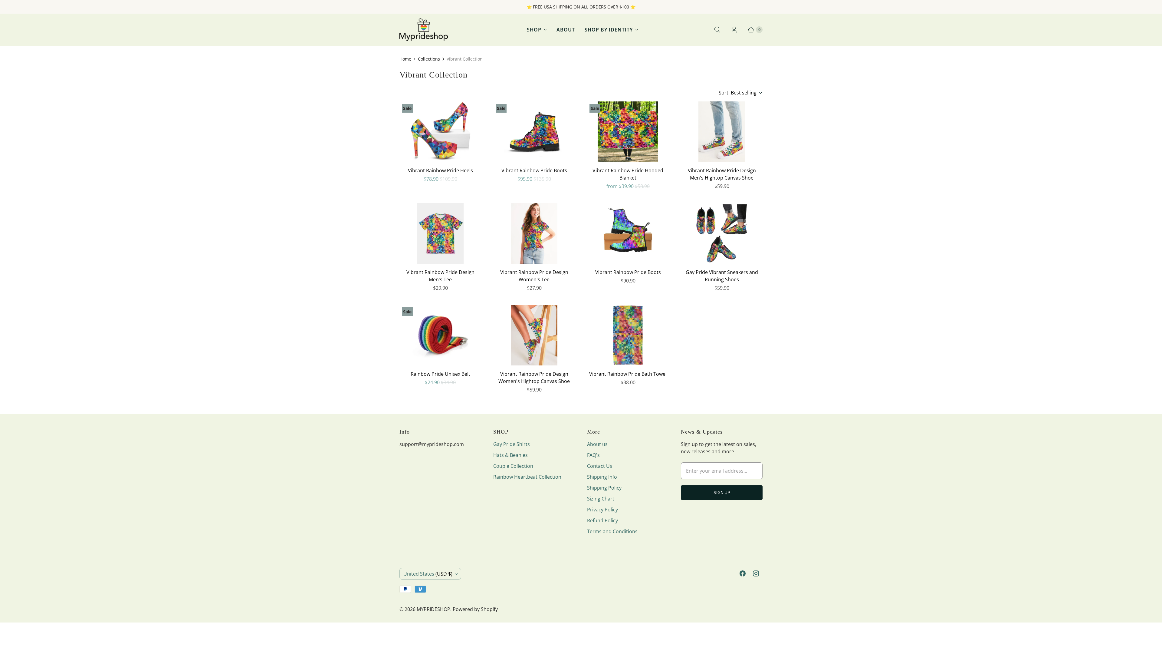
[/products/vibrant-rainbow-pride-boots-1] (628, 233)
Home (405, 59)
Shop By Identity (609, 29)
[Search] (717, 29)
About (565, 29)
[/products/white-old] (721, 233)
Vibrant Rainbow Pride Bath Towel (628, 374)
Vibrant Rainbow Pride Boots (534, 170)
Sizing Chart (600, 498)
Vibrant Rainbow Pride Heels (440, 170)
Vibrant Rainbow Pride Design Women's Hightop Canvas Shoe (534, 378)
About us (597, 444)
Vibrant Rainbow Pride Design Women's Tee (534, 276)
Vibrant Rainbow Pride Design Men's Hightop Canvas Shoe (722, 174)
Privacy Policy (602, 509)
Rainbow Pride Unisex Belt (440, 374)
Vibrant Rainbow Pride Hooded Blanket (627, 174)
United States (427, 573)
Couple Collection (513, 466)
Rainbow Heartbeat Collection (527, 477)
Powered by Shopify (475, 609)
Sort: (738, 92)
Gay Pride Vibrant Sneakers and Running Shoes (722, 276)
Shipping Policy (604, 487)
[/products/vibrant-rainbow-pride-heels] (440, 131)
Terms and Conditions (612, 531)
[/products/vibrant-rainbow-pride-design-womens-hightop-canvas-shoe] (534, 335)
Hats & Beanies (510, 455)
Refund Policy (602, 520)
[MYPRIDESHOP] (423, 29)
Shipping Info (602, 477)
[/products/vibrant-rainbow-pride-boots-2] (534, 131)
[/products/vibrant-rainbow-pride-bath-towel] (628, 335)
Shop (534, 29)
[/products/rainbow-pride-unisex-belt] (440, 335)
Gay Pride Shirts (511, 444)
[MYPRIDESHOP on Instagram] (756, 573)
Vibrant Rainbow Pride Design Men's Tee (440, 276)
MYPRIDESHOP (433, 609)
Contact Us (599, 466)
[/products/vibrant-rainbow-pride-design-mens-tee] (440, 233)
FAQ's (593, 455)
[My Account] (734, 29)
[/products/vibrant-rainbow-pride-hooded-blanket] (628, 131)
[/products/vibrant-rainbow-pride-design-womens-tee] (534, 233)
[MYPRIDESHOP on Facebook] (742, 573)
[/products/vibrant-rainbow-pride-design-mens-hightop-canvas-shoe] (721, 131)
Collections (429, 59)
